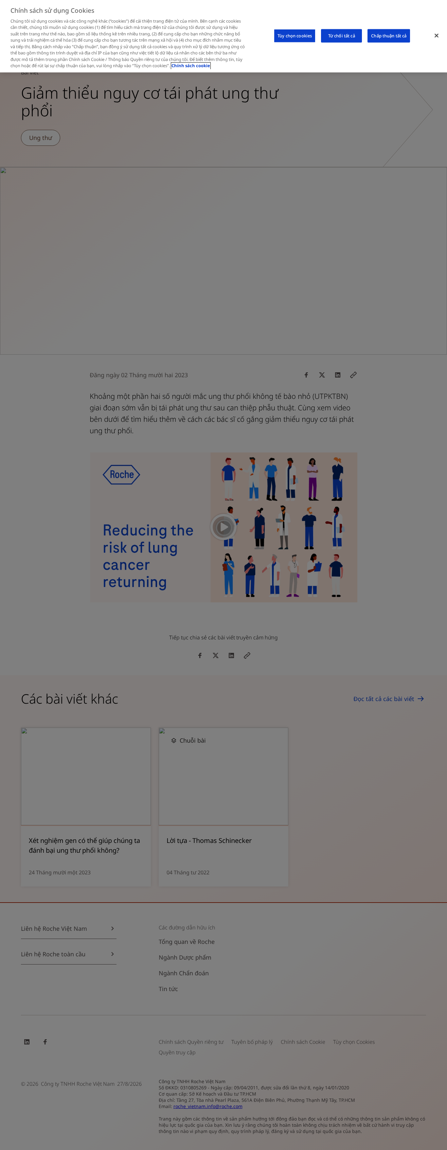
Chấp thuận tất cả (388, 35)
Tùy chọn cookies (294, 35)
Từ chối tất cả (341, 35)
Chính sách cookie (190, 66)
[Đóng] (436, 35)
